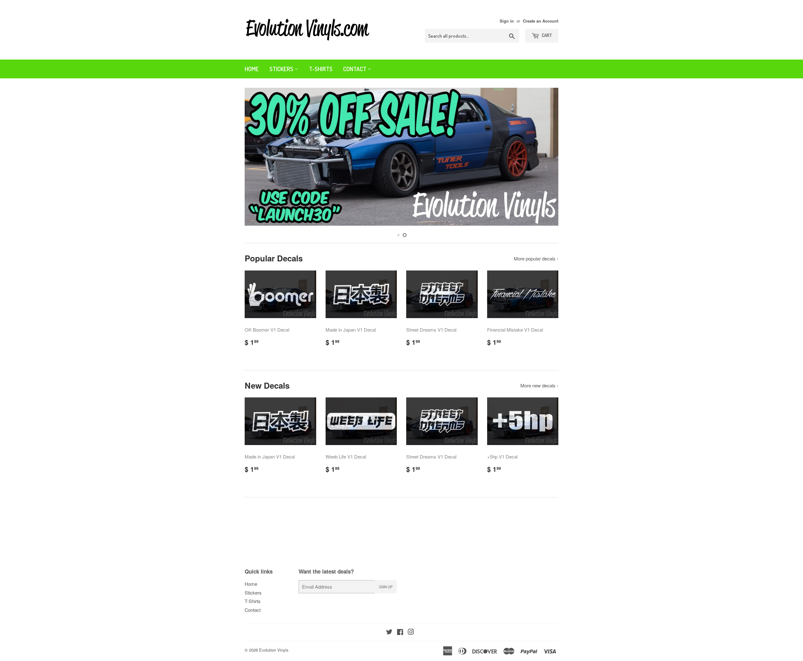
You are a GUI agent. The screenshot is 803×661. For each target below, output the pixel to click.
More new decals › (539, 385)
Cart (546, 35)
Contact (355, 69)
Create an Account (540, 21)
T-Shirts (320, 69)
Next (545, 158)
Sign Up (386, 586)
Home (252, 69)
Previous (258, 158)
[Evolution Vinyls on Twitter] (389, 632)
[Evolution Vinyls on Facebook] (400, 632)
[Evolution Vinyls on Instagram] (411, 632)
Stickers (282, 69)
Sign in (507, 21)
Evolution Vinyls (274, 650)
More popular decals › (536, 258)
